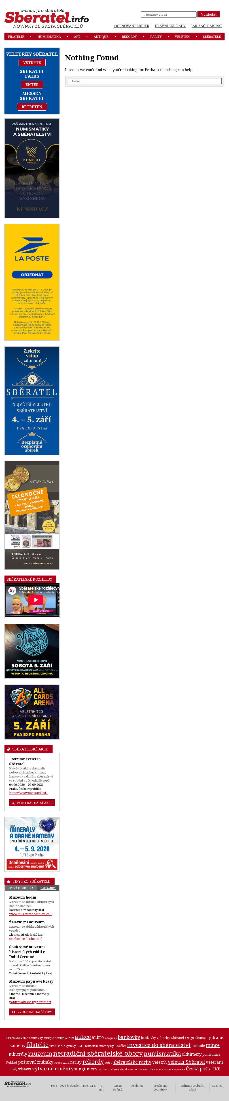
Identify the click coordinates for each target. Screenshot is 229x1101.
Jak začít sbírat (206, 25)
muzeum (40, 1053)
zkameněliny (133, 1069)
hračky (120, 1045)
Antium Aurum (64, 1038)
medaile (198, 1045)
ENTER (31, 84)
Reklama (137, 1086)
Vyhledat (208, 14)
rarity (156, 36)
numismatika (49, 36)
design (189, 1038)
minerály (18, 1054)
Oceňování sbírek (131, 25)
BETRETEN (32, 106)
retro (108, 1062)
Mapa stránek (118, 1087)
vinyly (13, 1069)
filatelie (16, 36)
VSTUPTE (32, 62)
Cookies (217, 1086)
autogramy (111, 1038)
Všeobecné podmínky (160, 1087)
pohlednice (211, 1054)
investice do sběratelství (159, 1044)
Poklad (11, 1062)
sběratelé (212, 36)
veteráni (214, 1062)
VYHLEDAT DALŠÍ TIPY (34, 1012)
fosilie (80, 1046)
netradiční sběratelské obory (98, 1053)
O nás (101, 1087)
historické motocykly (99, 1046)
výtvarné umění (51, 1068)
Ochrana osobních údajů (192, 1087)
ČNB (216, 1069)
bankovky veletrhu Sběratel (162, 1038)
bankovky (129, 1037)
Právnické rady (170, 25)
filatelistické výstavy (62, 1046)
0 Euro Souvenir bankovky (24, 1038)
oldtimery (191, 1054)
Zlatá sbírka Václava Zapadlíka (167, 1069)
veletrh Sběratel (186, 1061)
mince (213, 1045)
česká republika (20, 888)
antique (101, 36)
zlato (145, 1069)
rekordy (129, 36)
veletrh (182, 36)
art (77, 36)
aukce (83, 1037)
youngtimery (84, 1069)
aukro (98, 1037)
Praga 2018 (61, 1063)
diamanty (203, 1037)
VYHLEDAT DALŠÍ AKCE (34, 803)
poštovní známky (35, 1062)
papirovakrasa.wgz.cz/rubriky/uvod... (32, 1002)
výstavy (24, 1069)
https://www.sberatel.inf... (28, 793)
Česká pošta (199, 1068)
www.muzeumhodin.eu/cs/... (30, 914)
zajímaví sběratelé (111, 1069)
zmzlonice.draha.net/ (25, 939)
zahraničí (48, 888)
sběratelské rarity (132, 1062)
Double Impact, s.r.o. (83, 1086)
